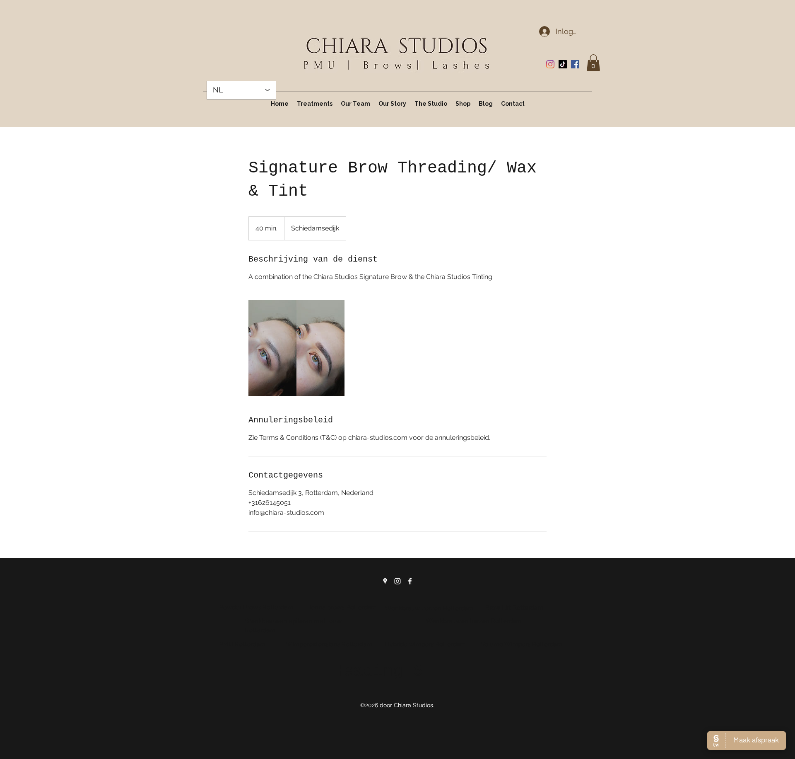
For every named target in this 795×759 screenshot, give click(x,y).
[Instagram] (550, 64)
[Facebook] (575, 64)
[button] (593, 62)
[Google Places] (385, 581)
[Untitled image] (296, 348)
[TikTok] (563, 64)
